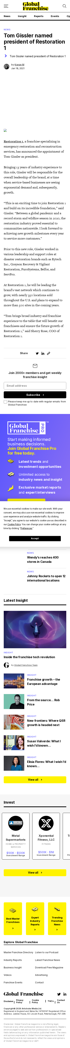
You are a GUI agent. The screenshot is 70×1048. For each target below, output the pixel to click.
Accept (35, 538)
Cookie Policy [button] (14, 524)
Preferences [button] (26, 528)
